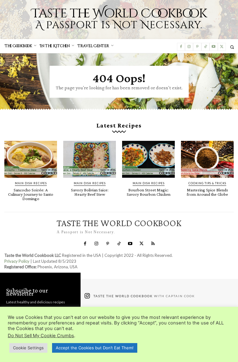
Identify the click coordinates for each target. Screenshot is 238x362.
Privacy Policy (16, 261)
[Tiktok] (205, 47)
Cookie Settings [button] (28, 347)
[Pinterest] (197, 47)
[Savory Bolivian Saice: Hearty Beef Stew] (89, 159)
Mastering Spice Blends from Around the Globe (207, 192)
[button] (232, 47)
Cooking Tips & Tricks (207, 183)
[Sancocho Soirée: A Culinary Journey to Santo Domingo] (30, 159)
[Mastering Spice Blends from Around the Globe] (207, 159)
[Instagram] (189, 47)
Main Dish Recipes (31, 183)
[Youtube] (213, 47)
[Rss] (152, 243)
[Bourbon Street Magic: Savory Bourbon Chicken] (148, 159)
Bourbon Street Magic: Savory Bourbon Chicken (148, 192)
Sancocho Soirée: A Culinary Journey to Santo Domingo (30, 194)
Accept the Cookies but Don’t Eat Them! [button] (95, 347)
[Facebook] (181, 47)
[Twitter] (222, 47)
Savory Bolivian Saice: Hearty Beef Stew (89, 192)
